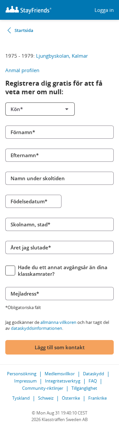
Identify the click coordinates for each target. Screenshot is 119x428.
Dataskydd (93, 374)
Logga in (104, 10)
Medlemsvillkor (60, 374)
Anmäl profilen (22, 70)
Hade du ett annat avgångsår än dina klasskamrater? (62, 270)
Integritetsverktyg (62, 381)
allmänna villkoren (58, 322)
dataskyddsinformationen (36, 328)
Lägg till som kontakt (60, 347)
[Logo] (28, 10)
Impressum (25, 381)
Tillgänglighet (84, 388)
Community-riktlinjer (42, 388)
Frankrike (97, 398)
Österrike (71, 398)
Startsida (24, 30)
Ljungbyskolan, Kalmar (62, 55)
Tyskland (21, 398)
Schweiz (46, 398)
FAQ (93, 381)
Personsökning (21, 374)
